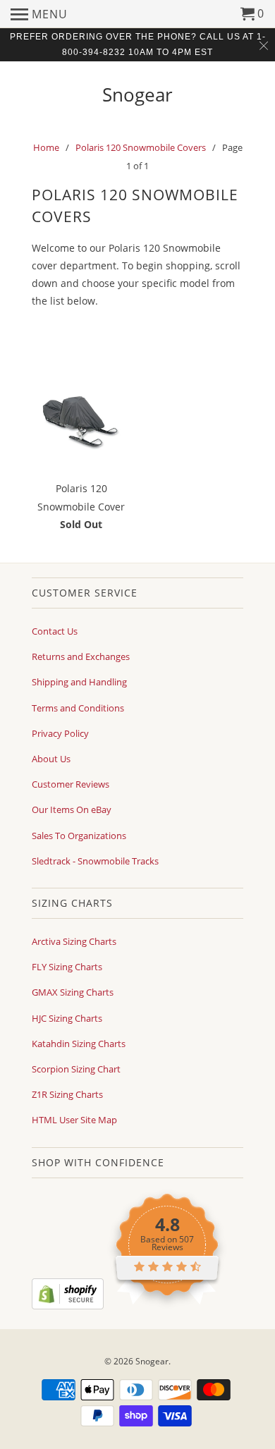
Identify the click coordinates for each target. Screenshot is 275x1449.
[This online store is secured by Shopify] (68, 1306)
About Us (51, 758)
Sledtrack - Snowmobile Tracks (95, 861)
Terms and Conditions (78, 708)
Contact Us (55, 631)
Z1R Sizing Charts (67, 1094)
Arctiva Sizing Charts (74, 941)
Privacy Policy (60, 733)
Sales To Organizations (79, 835)
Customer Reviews (70, 784)
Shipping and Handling (79, 681)
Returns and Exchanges (81, 656)
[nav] (39, 14)
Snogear (137, 93)
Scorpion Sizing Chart (76, 1069)
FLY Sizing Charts (67, 966)
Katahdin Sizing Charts (79, 1043)
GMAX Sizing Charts (73, 992)
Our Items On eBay (71, 809)
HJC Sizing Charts (67, 1018)
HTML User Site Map (74, 1119)
